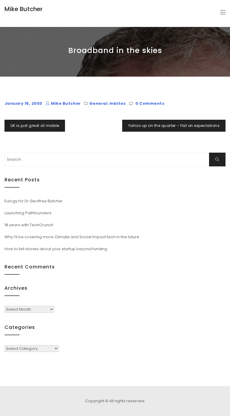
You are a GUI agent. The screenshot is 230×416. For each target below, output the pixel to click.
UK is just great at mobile (34, 125)
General (98, 103)
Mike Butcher (23, 9)
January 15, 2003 (23, 103)
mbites (117, 103)
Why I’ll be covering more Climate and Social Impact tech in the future (71, 237)
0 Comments (149, 103)
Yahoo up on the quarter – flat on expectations (174, 125)
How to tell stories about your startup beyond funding (55, 249)
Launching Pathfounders (28, 213)
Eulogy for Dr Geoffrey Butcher (33, 201)
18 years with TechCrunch (28, 225)
